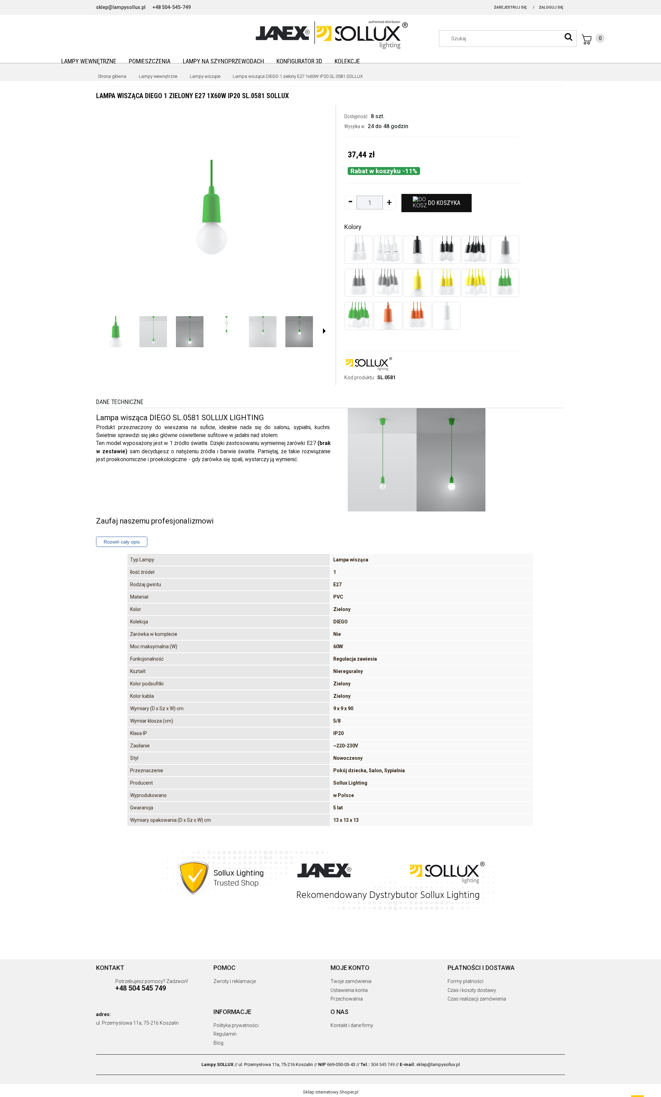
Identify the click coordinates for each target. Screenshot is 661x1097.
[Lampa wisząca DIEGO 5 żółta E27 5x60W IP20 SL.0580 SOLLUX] (476, 283)
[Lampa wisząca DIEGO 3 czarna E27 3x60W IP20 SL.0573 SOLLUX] (446, 249)
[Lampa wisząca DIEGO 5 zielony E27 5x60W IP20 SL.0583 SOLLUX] (359, 316)
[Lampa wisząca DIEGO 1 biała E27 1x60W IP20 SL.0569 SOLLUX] (446, 316)
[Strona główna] (330, 33)
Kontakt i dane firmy (351, 1025)
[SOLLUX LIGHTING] (368, 363)
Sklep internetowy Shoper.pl (330, 1092)
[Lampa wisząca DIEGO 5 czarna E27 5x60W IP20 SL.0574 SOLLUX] (476, 249)
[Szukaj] (568, 37)
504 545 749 (383, 1064)
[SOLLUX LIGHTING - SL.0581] (115, 331)
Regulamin (225, 1034)
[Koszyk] (593, 39)
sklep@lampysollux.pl (121, 7)
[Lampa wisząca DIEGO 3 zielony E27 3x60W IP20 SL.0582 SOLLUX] (505, 283)
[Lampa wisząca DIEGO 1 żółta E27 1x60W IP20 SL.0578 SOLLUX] (417, 283)
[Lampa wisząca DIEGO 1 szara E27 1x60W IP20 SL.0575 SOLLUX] (505, 249)
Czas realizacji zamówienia (477, 999)
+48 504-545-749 (172, 7)
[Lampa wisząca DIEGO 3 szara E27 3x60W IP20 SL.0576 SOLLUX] (359, 283)
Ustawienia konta (349, 990)
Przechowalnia (346, 999)
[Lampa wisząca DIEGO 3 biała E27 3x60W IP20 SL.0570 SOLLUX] (359, 249)
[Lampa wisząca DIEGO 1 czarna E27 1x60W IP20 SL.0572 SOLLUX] (417, 249)
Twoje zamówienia (350, 981)
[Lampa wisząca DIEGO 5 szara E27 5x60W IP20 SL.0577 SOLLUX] (388, 283)
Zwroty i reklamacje (234, 981)
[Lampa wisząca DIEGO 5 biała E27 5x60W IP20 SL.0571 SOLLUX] (388, 249)
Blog (218, 1043)
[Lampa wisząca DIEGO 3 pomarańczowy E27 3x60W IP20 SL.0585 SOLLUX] (417, 316)
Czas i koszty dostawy (472, 990)
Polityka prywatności (236, 1025)
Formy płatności (465, 981)
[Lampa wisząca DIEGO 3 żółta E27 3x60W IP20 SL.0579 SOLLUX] (446, 283)
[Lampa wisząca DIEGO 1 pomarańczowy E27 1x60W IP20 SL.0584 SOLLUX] (388, 316)
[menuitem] (89, 61)
